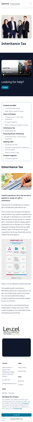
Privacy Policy (17, 408)
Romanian (21, 381)
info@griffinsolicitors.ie (9, 383)
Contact (5, 87)
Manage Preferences (16, 419)
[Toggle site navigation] (31, 3)
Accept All (16, 415)
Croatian (20, 384)
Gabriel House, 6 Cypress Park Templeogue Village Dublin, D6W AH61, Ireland (8, 372)
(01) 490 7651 (6, 380)
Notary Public (22, 371)
